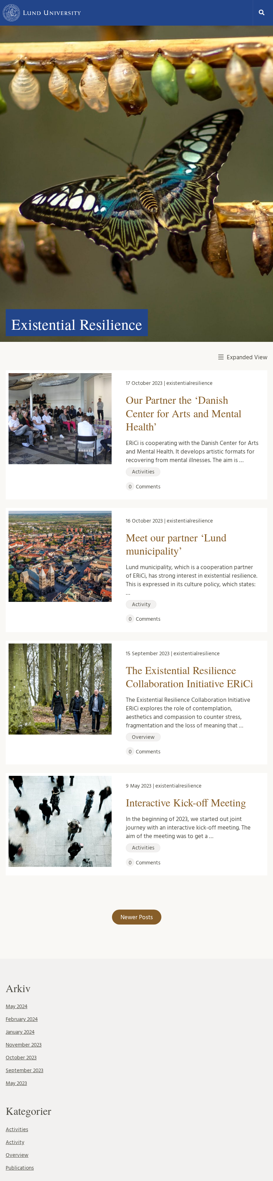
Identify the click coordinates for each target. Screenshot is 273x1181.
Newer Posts (137, 917)
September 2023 (24, 1070)
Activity (15, 1142)
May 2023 (16, 1083)
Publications (20, 1168)
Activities (17, 1129)
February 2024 (22, 1019)
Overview (17, 1155)
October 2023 (21, 1057)
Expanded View (247, 357)
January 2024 (20, 1032)
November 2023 (24, 1045)
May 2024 (16, 1006)
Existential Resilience (76, 324)
